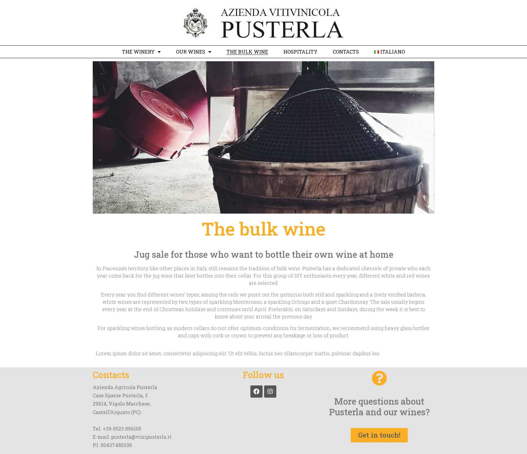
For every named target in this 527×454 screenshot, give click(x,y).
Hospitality (300, 52)
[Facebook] (256, 391)
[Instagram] (270, 391)
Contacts (346, 52)
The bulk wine (247, 52)
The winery (138, 52)
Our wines (190, 52)
